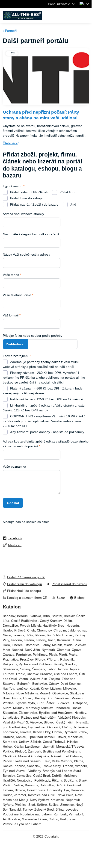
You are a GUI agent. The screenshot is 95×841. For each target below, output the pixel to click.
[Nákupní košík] (74, 15)
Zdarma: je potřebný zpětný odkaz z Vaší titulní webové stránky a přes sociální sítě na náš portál (41, 364)
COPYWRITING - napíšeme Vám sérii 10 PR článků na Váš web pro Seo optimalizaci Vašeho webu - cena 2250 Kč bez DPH (44, 421)
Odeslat (13, 503)
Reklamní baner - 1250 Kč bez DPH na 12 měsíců (46, 399)
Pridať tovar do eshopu (26, 198)
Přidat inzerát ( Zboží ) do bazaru (34, 204)
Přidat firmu (67, 192)
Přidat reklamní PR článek (28, 192)
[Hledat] (63, 15)
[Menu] (86, 15)
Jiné (72, 204)
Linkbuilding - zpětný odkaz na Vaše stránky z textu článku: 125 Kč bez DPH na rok (44, 408)
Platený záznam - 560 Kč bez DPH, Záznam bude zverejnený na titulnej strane (43, 391)
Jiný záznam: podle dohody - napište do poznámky (46, 432)
